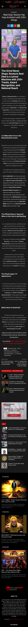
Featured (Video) (5, 567)
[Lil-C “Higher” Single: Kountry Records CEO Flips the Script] (14, 489)
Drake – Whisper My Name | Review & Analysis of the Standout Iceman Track (16, 376)
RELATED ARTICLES (6, 371)
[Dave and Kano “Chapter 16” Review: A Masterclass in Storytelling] (4, 458)
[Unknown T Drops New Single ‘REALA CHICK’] (4, 466)
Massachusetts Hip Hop (8, 353)
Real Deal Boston (7, 355)
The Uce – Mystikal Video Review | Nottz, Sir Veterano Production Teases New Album (21, 364)
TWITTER (13, 341)
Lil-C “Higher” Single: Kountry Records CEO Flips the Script (14, 501)
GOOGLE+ (15, 343)
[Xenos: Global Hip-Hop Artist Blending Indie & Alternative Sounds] (5, 390)
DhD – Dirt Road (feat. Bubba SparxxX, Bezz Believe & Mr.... (11, 571)
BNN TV (19, 348)
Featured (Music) (5, 497)
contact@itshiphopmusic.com (17, 619)
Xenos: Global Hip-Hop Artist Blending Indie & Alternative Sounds (17, 390)
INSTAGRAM (7, 343)
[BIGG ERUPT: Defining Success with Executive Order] (14, 524)
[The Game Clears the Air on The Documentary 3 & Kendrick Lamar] (4, 437)
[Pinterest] (15, 25)
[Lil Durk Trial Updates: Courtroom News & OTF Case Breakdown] (4, 430)
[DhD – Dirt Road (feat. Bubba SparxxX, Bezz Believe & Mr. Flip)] (14, 559)
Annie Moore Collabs (12, 348)
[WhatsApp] (18, 25)
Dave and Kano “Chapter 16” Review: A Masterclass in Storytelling (15, 458)
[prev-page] (2, 396)
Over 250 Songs (18, 353)
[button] (2, 6)
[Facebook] (8, 25)
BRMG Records (7, 350)
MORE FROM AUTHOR (18, 371)
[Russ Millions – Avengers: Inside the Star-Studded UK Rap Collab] (4, 451)
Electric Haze (14, 350)
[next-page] (5, 396)
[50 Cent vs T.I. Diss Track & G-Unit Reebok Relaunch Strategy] (4, 444)
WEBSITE (22, 343)
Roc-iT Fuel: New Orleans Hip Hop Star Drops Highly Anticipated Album (7, 363)
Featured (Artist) (14, 12)
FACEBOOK (21, 341)
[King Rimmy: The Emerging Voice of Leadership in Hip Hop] (5, 383)
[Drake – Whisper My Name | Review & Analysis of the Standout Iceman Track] (5, 376)
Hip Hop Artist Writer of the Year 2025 (11, 351)
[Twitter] (11, 25)
